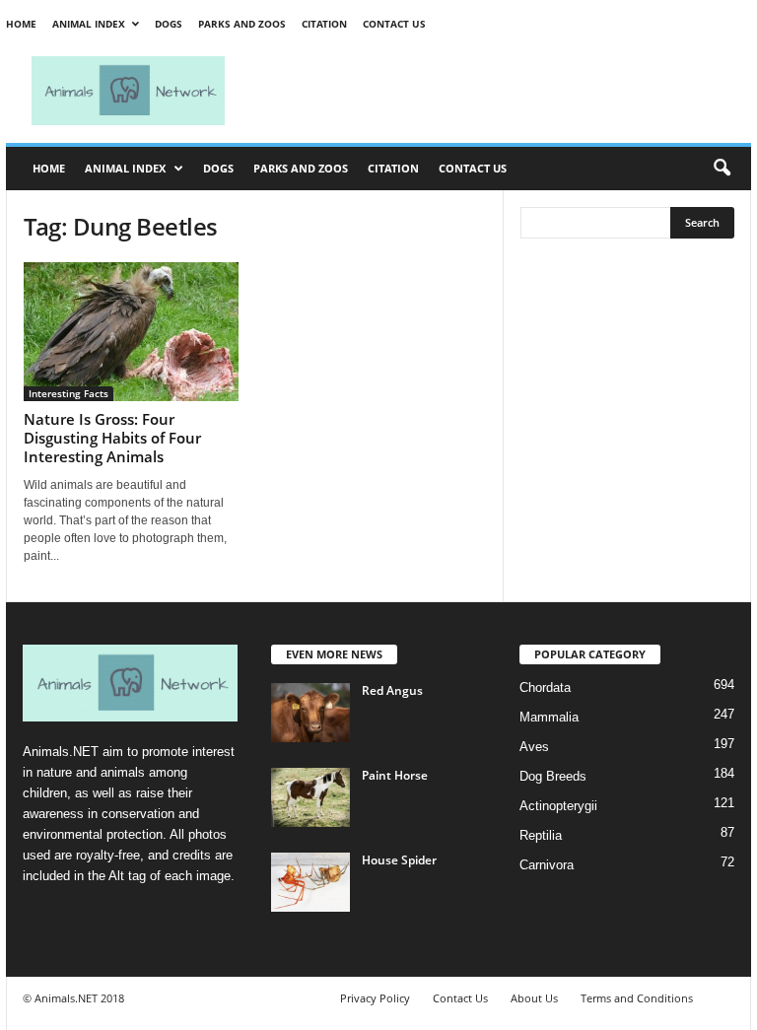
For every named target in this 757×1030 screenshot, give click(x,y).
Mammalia (549, 717)
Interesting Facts (68, 393)
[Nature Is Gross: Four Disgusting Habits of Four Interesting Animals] (131, 331)
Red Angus (392, 690)
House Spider (399, 860)
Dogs (168, 24)
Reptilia (540, 835)
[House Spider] (310, 882)
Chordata (545, 687)
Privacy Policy (375, 998)
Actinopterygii (558, 805)
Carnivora (546, 865)
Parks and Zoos (242, 24)
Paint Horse (395, 775)
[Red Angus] (310, 712)
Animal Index (88, 24)
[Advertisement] (500, 90)
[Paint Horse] (310, 797)
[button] (721, 168)
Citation (324, 24)
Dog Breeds (552, 776)
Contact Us (394, 24)
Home (21, 24)
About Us (534, 998)
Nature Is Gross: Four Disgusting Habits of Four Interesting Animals (112, 437)
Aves (534, 746)
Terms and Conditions (637, 998)
